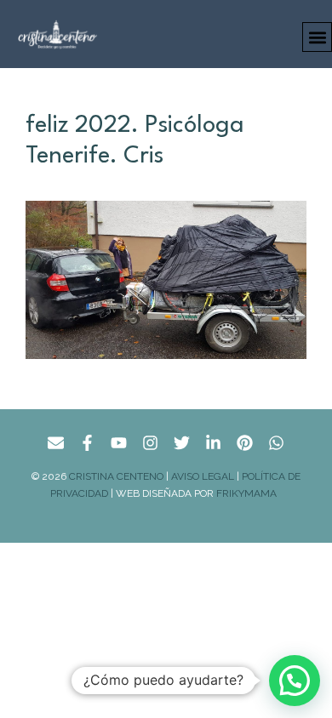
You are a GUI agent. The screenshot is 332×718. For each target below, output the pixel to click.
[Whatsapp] (276, 443)
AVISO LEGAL (202, 476)
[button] (317, 37)
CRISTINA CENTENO (116, 476)
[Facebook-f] (87, 443)
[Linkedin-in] (213, 443)
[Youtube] (119, 443)
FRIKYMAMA (249, 493)
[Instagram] (150, 443)
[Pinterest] (245, 443)
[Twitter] (182, 443)
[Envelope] (56, 443)
